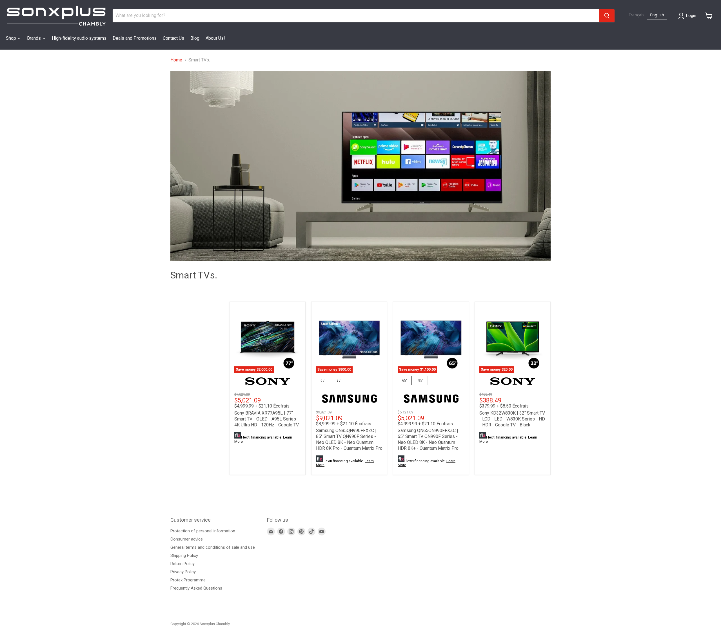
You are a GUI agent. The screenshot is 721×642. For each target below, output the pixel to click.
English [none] (657, 14)
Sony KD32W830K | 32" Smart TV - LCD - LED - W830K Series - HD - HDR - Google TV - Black (512, 419)
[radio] (323, 380)
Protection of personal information (202, 530)
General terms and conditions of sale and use (212, 547)
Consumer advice (186, 539)
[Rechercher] (607, 15)
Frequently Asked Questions (196, 588)
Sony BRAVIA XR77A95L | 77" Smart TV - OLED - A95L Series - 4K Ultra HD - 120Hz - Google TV (266, 419)
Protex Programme (188, 580)
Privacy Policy (183, 571)
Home (176, 60)
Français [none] (636, 14)
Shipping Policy (184, 555)
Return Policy (182, 563)
